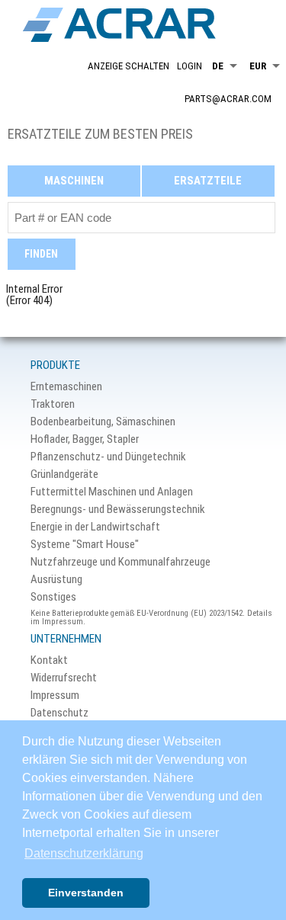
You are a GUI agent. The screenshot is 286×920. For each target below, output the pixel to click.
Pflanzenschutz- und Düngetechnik (108, 457)
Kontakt (49, 660)
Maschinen (74, 181)
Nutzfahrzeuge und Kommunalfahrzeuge (120, 562)
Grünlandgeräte (64, 474)
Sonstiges (53, 597)
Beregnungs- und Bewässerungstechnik (118, 509)
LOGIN (189, 66)
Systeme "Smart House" (85, 544)
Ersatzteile (208, 181)
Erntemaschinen (66, 387)
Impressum (55, 695)
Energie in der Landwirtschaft (95, 527)
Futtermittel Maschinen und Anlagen (112, 492)
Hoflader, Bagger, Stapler (85, 439)
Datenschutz (59, 713)
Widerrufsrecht (64, 678)
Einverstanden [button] (86, 892)
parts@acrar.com (228, 98)
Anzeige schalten (128, 66)
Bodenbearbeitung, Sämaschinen (103, 422)
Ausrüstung (56, 579)
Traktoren (53, 404)
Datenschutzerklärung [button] (83, 853)
